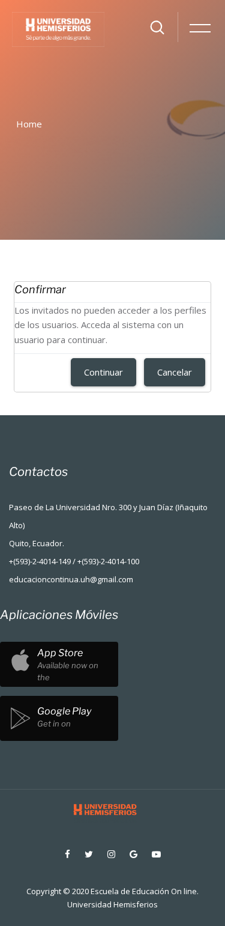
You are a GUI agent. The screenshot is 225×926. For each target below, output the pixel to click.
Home (29, 124)
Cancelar (174, 372)
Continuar (103, 372)
